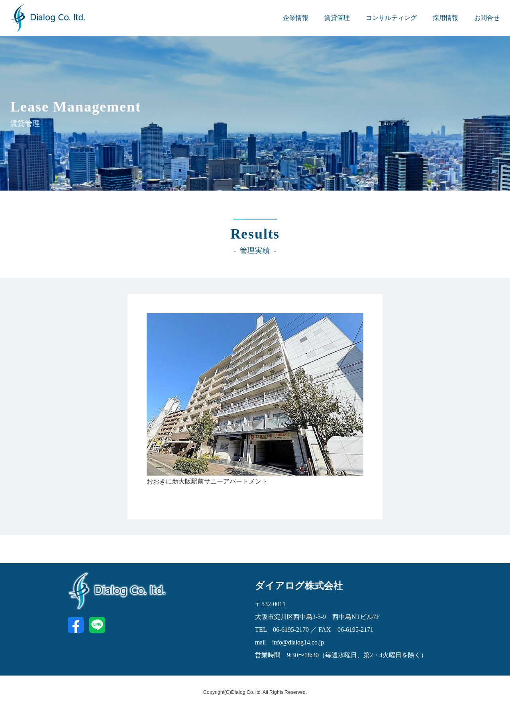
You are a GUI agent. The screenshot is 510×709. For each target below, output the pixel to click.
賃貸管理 (337, 17)
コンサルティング (391, 17)
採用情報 (445, 17)
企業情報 (295, 17)
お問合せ (487, 17)
